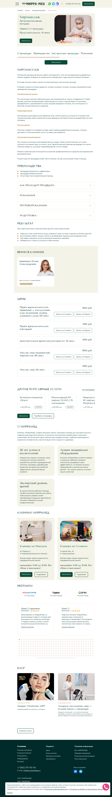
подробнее (38, 407)
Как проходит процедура (65, 53)
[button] (19, 639)
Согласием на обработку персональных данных (86, 789)
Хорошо (10, 793)
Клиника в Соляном (24, 753)
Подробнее (41, 574)
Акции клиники (51, 753)
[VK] (75, 771)
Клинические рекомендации (84, 756)
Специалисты (22, 756)
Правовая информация (82, 753)
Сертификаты (51, 759)
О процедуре (24, 53)
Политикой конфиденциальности (56, 789)
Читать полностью (27, 627)
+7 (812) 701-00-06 (72, 4)
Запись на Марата (83, 314)
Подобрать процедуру (43, 416)
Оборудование (22, 759)
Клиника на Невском (24, 750)
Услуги (27, 10)
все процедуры (88, 390)
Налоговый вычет (80, 759)
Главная (20, 10)
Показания (87, 53)
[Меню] (17, 4)
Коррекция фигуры (39, 10)
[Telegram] (80, 771)
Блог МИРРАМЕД (80, 750)
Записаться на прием (53, 756)
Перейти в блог (25, 731)
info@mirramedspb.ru (31, 770)
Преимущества (41, 53)
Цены (48, 750)
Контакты (20, 762)
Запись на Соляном (63, 314)
